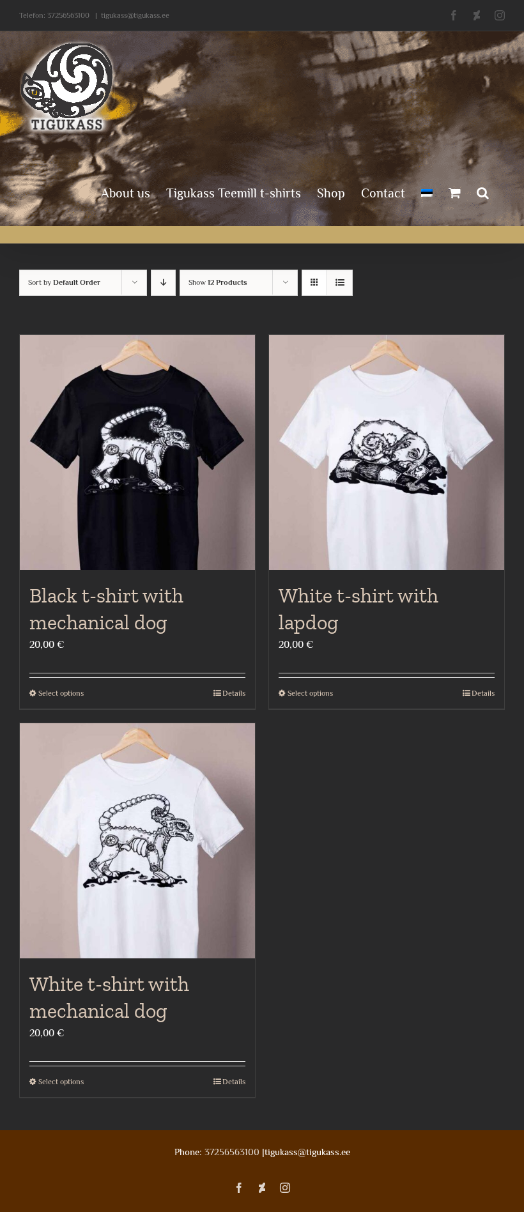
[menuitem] (427, 191)
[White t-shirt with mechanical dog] (137, 840)
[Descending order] (163, 283)
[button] (483, 191)
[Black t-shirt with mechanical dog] (137, 452)
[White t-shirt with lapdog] (386, 452)
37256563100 (68, 15)
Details (233, 693)
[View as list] (339, 282)
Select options (61, 693)
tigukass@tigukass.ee (135, 15)
